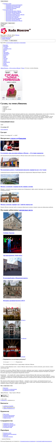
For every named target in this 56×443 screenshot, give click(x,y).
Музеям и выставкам (8, 426)
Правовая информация (8, 416)
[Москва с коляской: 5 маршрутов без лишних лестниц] (10, 184)
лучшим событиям (5, 38)
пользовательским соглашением (27, 441)
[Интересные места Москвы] (12, 320)
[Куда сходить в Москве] (16, 33)
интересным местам (6, 37)
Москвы (17, 35)
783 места (23, 320)
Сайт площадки (4, 129)
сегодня (8, 42)
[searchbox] (28, 26)
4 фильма (23, 356)
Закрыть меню (11, 23)
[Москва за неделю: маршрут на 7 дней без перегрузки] (10, 201)
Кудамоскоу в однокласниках (10, 389)
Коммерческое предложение (9, 434)
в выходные (16, 42)
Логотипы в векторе (8, 436)
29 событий (23, 338)
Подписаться (19, 362)
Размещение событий (8, 423)
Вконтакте (5, 388)
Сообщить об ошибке (8, 406)
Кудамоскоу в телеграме (8, 390)
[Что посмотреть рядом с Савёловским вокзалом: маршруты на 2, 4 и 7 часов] (10, 167)
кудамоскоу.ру (4, 400)
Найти (2, 25)
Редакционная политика (9, 415)
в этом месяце (22, 42)
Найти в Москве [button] (4, 1)
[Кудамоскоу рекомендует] (12, 338)
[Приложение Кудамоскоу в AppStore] (5, 396)
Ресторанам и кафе (7, 427)
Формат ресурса (7, 417)
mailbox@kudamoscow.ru (9, 408)
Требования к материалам (9, 424)
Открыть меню (4, 23)
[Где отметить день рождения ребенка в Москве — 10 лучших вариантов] (10, 150)
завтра (11, 42)
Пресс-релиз (6, 414)
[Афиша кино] (12, 356)
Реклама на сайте (7, 433)
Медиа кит (5, 435)
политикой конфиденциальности (44, 441)
